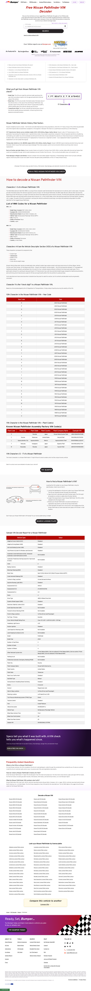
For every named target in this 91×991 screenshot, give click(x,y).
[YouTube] (73, 943)
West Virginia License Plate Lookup (67, 885)
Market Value (20, 945)
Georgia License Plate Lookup (16, 873)
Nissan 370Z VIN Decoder (15, 811)
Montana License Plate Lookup (41, 870)
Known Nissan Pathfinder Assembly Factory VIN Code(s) (62, 70)
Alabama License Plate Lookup (16, 847)
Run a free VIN (16, 748)
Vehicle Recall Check (35, 945)
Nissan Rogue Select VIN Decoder (67, 799)
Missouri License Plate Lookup (41, 867)
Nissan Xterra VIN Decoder (65, 828)
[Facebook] (68, 943)
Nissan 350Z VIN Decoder (15, 808)
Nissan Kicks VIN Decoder (15, 834)
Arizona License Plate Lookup (16, 853)
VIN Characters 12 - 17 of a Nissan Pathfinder (59, 72)
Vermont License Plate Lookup (66, 876)
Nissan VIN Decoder (63, 822)
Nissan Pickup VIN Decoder (40, 825)
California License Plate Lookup (16, 859)
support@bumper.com (72, 953)
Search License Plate (46, 521)
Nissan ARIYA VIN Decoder (15, 816)
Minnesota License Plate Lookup (41, 862)
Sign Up (82, 2)
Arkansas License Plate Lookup (16, 856)
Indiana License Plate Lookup (16, 885)
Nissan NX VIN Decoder (39, 816)
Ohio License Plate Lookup (65, 847)
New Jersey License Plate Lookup (42, 882)
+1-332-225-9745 (71, 950)
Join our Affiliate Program (50, 959)
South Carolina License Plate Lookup (67, 862)
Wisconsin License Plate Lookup (66, 888)
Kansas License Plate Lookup (16, 891)
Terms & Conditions (73, 979)
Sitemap (46, 962)
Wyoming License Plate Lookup (66, 891)
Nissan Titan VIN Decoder (65, 811)
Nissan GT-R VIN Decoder (15, 828)
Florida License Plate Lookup (16, 870)
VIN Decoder (13, 912)
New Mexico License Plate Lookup (42, 885)
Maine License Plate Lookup (40, 850)
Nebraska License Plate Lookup (41, 873)
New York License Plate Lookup (41, 888)
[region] (45, 357)
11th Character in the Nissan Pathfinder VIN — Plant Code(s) (63, 67)
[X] (65, 946)
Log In (74, 2)
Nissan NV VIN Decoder (39, 811)
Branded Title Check (34, 949)
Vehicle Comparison (22, 942)
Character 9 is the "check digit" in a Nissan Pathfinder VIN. (22, 79)
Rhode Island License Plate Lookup (67, 859)
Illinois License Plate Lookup (16, 882)
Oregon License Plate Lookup (66, 853)
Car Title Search (34, 952)
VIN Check (19, 952)
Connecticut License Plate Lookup (17, 865)
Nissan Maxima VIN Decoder (40, 802)
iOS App (7, 945)
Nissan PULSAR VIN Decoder (41, 828)
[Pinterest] (70, 946)
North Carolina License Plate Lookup (43, 891)
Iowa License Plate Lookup (15, 888)
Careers (7, 959)
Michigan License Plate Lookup (41, 859)
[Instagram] (65, 943)
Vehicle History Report (35, 955)
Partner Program (48, 955)
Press (6, 962)
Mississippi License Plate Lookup (42, 865)
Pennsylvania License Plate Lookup (67, 856)
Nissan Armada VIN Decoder (15, 819)
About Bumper (8, 942)
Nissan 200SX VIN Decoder (15, 799)
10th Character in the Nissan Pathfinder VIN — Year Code (62, 65)
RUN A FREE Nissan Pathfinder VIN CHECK (46, 172)
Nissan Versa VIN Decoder (65, 813)
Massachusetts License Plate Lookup (42, 856)
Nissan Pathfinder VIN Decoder (41, 822)
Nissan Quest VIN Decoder (40, 831)
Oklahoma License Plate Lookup (66, 850)
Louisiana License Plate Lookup (41, 847)
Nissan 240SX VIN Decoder (15, 802)
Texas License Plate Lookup (65, 870)
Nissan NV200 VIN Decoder (40, 813)
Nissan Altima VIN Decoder (15, 813)
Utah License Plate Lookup (65, 873)
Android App (8, 949)
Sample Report (8, 955)
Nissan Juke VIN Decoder (15, 831)
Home (7, 912)
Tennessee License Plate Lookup (66, 867)
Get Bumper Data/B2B (49, 942)
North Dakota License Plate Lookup (42, 894)
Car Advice (7, 952)
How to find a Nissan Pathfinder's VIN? (58, 75)
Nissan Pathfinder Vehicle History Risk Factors (19, 67)
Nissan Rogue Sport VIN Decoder (67, 802)
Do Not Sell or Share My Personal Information (52, 966)
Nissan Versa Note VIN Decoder (66, 816)
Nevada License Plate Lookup (41, 876)
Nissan (19, 912)
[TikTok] (70, 943)
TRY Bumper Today (17, 930)
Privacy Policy (82, 979)
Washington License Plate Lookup (67, 882)
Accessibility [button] (7, 984)
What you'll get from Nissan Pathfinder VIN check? (20, 65)
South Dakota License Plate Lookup (67, 865)
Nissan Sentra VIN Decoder (65, 805)
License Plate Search (35, 942)
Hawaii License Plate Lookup (16, 876)
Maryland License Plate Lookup (41, 853)
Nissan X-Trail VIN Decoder (65, 819)
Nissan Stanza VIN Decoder (65, 808)
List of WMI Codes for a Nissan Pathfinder (18, 72)
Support (46, 945)
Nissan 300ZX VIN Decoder (15, 805)
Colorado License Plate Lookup (16, 862)
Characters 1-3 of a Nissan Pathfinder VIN (18, 70)
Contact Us (46, 949)
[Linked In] (68, 946)
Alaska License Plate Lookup (16, 850)
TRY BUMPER (46, 470)
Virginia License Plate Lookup (66, 879)
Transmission (13, 256)
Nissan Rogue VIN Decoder (40, 834)
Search (45, 31)
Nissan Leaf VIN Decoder (40, 799)
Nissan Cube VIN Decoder (15, 822)
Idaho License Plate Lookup (15, 879)
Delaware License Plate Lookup (16, 867)
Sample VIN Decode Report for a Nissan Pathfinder (61, 77)
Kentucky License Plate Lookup (16, 894)
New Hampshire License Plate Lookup (43, 879)
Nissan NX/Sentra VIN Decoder (41, 819)
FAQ (45, 952)
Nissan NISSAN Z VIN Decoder (41, 808)
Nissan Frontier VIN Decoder (16, 825)
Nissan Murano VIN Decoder (40, 805)
